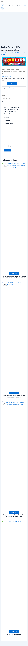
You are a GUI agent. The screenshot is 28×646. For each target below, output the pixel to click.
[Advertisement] (14, 26)
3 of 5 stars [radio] (16, 121)
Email (5, 139)
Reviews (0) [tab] (5, 95)
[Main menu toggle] (25, 5)
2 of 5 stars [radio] (14, 121)
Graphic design (10, 69)
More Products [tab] (6, 98)
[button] (23, 59)
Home (3, 69)
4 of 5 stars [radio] (17, 121)
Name (5, 133)
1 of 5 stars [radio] (12, 121)
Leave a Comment (6, 53)
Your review (8, 123)
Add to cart (12, 83)
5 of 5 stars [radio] (19, 121)
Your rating (7, 120)
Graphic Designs (6, 76)
